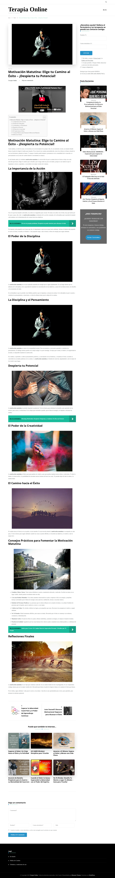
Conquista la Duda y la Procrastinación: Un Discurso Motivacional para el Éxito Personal (93, 105)
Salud (10, 68)
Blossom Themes (76, 875)
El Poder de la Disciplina (18, 123)
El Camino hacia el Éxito (18, 131)
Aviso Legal (97, 58)
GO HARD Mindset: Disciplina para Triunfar (40, 752)
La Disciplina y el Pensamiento (20, 125)
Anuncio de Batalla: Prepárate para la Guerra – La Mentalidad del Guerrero (18, 780)
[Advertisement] (93, 259)
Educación (93, 100)
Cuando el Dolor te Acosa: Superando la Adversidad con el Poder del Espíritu (40, 780)
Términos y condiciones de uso (18, 864)
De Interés (12, 856)
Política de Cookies (15, 860)
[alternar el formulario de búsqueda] (106, 2)
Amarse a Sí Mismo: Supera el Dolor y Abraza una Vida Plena (63, 753)
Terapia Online (27, 9)
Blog (105, 10)
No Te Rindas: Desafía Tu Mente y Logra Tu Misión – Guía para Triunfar (63, 780)
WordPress (92, 875)
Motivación (93, 149)
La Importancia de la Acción (19, 121)
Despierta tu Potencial (18, 127)
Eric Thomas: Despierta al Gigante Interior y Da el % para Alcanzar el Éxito (93, 201)
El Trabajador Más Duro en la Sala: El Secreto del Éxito (93, 177)
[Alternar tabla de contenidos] (43, 117)
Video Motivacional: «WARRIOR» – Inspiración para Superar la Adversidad (93, 154)
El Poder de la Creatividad (19, 129)
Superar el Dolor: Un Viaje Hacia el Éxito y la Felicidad (18, 752)
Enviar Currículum (93, 237)
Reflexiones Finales (17, 134)
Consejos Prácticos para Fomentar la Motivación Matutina (26, 132)
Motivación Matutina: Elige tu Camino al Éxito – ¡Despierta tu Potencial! (27, 119)
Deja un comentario (27, 80)
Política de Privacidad (87, 60)
